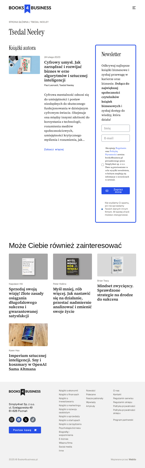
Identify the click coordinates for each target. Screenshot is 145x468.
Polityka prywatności (124, 406)
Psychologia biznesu (69, 428)
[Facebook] (19, 419)
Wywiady (91, 402)
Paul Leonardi (51, 85)
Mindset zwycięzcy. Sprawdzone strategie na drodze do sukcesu (115, 292)
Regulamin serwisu (123, 398)
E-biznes (63, 438)
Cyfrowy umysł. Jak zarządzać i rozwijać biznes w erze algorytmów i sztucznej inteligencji (66, 71)
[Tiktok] (33, 419)
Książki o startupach (69, 420)
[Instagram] (11, 419)
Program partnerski (123, 419)
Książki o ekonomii (68, 390)
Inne (61, 450)
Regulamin (121, 148)
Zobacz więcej (54, 149)
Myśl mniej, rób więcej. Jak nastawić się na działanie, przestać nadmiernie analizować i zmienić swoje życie (72, 300)
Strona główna (19, 21)
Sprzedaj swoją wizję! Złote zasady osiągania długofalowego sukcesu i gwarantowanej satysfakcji (26, 302)
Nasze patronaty (94, 398)
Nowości (90, 390)
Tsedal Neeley (66, 85)
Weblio (132, 459)
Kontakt (117, 394)
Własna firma (65, 442)
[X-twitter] (26, 419)
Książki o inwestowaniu (66, 400)
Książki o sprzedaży (69, 416)
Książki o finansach (69, 394)
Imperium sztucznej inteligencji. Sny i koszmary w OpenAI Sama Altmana (28, 362)
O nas (116, 390)
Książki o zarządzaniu (70, 424)
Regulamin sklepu (122, 402)
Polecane (91, 394)
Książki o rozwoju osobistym (68, 411)
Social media (65, 446)
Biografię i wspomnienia (66, 433)
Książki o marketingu (69, 405)
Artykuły (90, 406)
